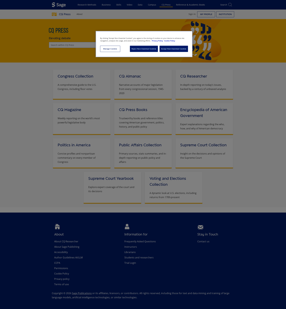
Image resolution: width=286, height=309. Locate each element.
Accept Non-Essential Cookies (173, 49)
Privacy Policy (157, 41)
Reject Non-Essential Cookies (144, 49)
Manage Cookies (110, 49)
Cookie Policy (169, 41)
